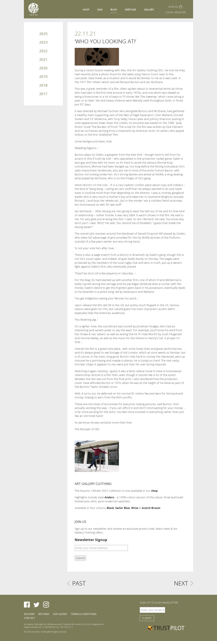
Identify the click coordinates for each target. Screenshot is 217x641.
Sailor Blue (122, 508)
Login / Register (175, 12)
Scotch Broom (151, 508)
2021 (43, 59)
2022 (43, 50)
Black (110, 508)
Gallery (149, 9)
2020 (43, 68)
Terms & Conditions (84, 614)
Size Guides (60, 614)
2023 (43, 42)
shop (154, 490)
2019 (43, 76)
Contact (29, 618)
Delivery (29, 614)
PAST (79, 583)
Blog (114, 9)
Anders (109, 497)
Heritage (130, 9)
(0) (173, 6)
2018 (43, 85)
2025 (43, 33)
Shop (86, 9)
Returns (43, 614)
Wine (134, 508)
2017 (43, 93)
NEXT (181, 583)
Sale (100, 9)
